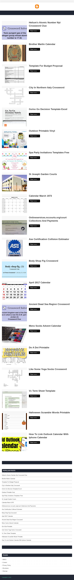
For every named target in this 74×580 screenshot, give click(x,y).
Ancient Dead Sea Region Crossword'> (14, 303)
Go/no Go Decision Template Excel (48, 109)
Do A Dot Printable (39, 347)
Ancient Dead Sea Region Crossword (49, 304)
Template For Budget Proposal (46, 66)
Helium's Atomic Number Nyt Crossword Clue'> (11, 23)
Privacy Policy (7, 565)
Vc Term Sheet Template (42, 391)
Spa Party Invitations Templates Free (49, 152)
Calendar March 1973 (40, 196)
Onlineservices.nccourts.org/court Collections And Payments (48, 219)
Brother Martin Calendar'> (10, 43)
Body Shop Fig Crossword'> (11, 260)
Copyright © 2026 (6, 577)
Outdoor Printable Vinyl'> (10, 130)
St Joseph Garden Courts (43, 174)
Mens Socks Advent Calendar (45, 326)
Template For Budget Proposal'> (12, 65)
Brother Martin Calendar (42, 44)
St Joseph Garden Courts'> (10, 173)
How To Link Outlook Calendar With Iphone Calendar (49, 436)
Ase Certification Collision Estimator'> (14, 238)
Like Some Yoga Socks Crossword (48, 369)
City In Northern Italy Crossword (46, 87)
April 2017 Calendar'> (8, 282)
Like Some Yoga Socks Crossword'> (13, 368)
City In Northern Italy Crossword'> (12, 87)
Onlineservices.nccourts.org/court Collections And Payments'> (12, 218)
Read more (33, 30)
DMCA (4, 559)
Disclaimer (6, 568)
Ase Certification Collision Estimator (49, 239)
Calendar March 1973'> (9, 195)
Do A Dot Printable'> (8, 347)
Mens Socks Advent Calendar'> (12, 325)
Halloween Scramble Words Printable (49, 412)
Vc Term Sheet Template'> (10, 390)
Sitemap (5, 571)
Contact (5, 562)
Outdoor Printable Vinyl (42, 131)
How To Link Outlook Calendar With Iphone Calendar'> (13, 435)
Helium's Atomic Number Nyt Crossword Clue (45, 24)
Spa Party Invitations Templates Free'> (14, 152)
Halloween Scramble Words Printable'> (14, 412)
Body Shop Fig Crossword (43, 261)
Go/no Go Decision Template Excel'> (13, 108)
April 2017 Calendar (39, 282)
